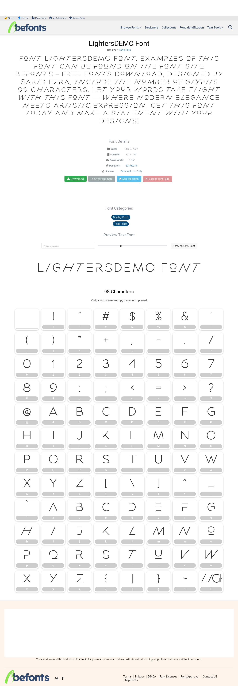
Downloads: (117, 160)
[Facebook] (62, 678)
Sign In (9, 18)
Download (77, 179)
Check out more (103, 178)
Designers (151, 27)
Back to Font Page (159, 178)
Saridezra (131, 165)
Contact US (210, 676)
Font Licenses (168, 676)
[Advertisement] (119, 633)
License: (109, 171)
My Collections (59, 18)
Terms (127, 676)
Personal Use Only (131, 171)
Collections (169, 27)
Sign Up (23, 18)
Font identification (192, 27)
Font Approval (190, 676)
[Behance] (56, 678)
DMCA (152, 676)
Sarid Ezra (125, 49)
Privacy (139, 676)
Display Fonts (121, 217)
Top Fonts (131, 680)
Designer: (114, 165)
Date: (113, 149)
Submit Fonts (79, 18)
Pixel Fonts (121, 223)
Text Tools (214, 27)
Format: (115, 154)
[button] (230, 28)
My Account (40, 18)
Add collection (130, 178)
